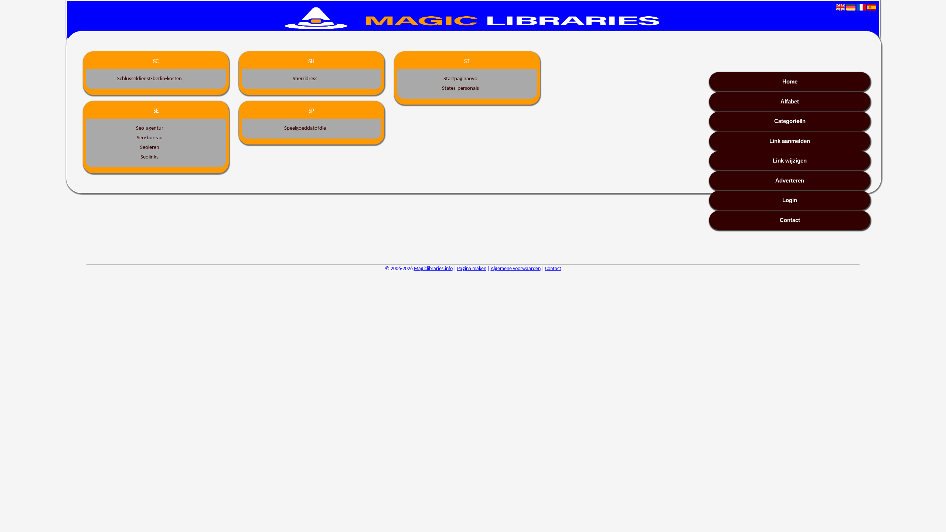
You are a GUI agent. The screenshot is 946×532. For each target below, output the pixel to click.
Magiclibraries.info (433, 269)
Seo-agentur (149, 128)
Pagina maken (471, 269)
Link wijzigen (790, 160)
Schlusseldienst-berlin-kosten (149, 79)
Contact (790, 220)
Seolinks (149, 157)
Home (789, 81)
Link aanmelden (789, 141)
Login (789, 200)
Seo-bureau (150, 138)
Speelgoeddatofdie (305, 128)
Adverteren (789, 180)
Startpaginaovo (460, 79)
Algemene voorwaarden (516, 269)
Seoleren (149, 147)
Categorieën (790, 121)
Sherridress (305, 79)
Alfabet (789, 101)
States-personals (460, 88)
